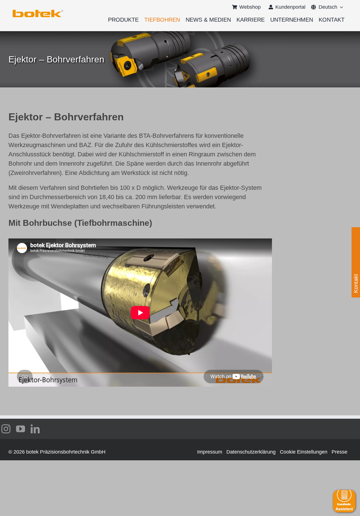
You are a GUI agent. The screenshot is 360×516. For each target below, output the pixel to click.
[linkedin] (35, 428)
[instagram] (5, 428)
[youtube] (20, 428)
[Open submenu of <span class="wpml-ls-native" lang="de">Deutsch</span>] (340, 7)
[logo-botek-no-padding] (38, 12)
